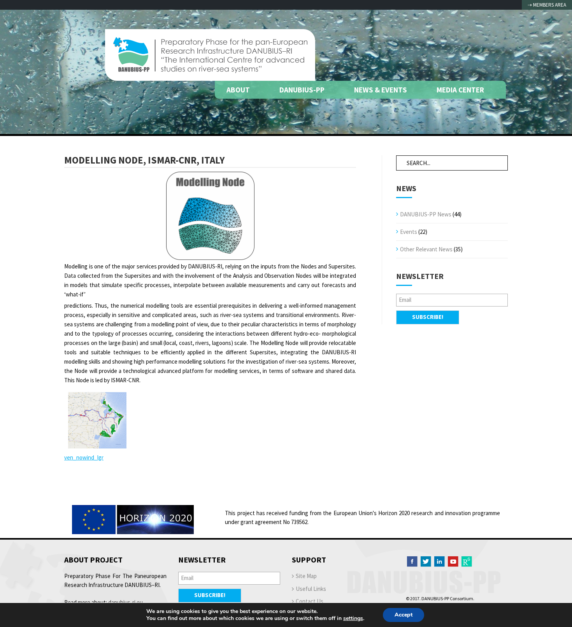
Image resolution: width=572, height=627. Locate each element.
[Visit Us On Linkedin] (439, 560)
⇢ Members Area (547, 5)
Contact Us (309, 601)
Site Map (306, 576)
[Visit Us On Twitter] (425, 560)
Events (408, 231)
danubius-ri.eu (125, 602)
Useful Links (311, 588)
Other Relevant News (426, 249)
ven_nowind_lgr (84, 457)
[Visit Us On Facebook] (412, 560)
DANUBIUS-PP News (425, 214)
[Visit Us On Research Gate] (466, 560)
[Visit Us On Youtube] (453, 560)
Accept (403, 614)
